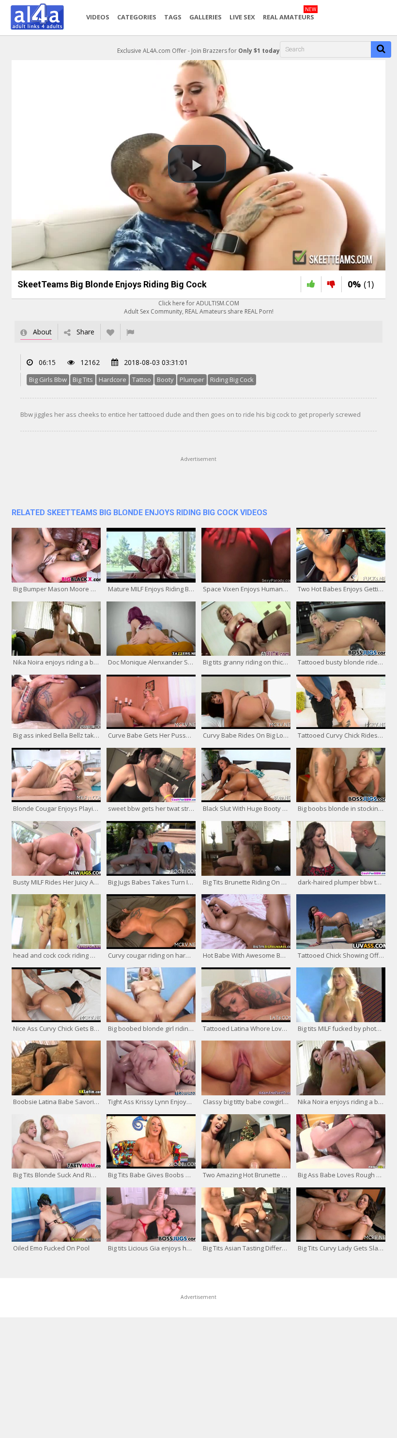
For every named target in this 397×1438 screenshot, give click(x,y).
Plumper (192, 379)
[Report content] (130, 332)
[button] (197, 164)
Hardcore (112, 379)
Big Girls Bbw (48, 379)
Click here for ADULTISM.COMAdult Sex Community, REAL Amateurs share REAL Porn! (199, 307)
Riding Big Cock (232, 379)
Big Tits (83, 379)
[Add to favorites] (110, 332)
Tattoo (141, 379)
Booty (165, 379)
